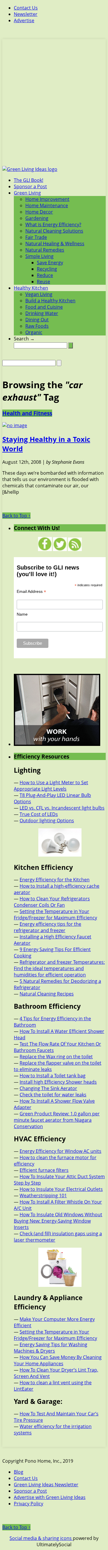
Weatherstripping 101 (43, 1195)
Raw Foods (37, 326)
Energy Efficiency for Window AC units (60, 1151)
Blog (18, 1472)
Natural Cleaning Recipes (47, 994)
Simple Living (39, 256)
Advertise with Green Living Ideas (50, 1497)
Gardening (36, 218)
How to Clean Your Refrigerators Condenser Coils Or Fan (52, 901)
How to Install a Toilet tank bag (53, 1075)
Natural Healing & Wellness (54, 243)
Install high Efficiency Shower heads (58, 1082)
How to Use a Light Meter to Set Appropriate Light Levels (51, 785)
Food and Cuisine (44, 307)
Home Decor (39, 212)
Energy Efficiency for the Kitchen (55, 879)
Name (22, 614)
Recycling (47, 269)
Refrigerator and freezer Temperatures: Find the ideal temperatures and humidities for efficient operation (59, 968)
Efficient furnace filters (44, 1170)
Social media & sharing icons (41, 1538)
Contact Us (26, 8)
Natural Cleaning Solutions (54, 231)
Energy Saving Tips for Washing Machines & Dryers (50, 1347)
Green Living (27, 193)
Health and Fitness (27, 413)
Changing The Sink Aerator (48, 1088)
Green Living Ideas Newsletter (46, 1484)
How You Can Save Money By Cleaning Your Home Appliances (58, 1360)
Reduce (45, 275)
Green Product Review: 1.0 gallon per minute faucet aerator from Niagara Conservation (57, 1119)
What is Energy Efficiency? (53, 224)
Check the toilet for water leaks (53, 1094)
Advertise (24, 20)
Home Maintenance (46, 205)
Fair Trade (36, 237)
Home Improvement (47, 199)
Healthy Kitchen (31, 288)
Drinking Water (41, 313)
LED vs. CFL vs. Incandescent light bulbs (62, 808)
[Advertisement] (54, 106)
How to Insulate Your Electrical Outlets (61, 1189)
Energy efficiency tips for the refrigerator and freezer (47, 927)
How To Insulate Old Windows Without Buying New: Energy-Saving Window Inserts (58, 1220)
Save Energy (50, 262)
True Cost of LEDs (39, 814)
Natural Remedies (44, 250)
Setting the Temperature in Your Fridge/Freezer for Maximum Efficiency (55, 914)
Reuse (43, 281)
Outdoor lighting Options (47, 820)
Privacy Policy (28, 1503)
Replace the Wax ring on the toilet (56, 1056)
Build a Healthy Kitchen (50, 300)
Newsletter (25, 14)
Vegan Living (38, 294)
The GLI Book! (28, 180)
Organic (33, 332)
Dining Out (37, 319)
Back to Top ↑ (16, 515)
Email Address (31, 591)
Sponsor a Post (30, 186)
